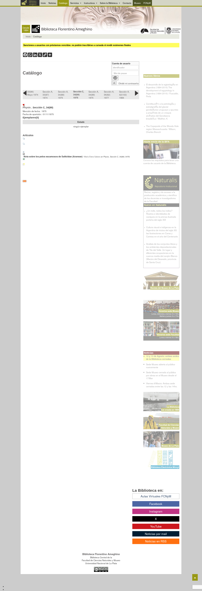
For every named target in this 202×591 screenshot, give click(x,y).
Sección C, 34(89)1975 (78, 94)
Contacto (127, 2)
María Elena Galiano (92, 156)
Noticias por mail (156, 534)
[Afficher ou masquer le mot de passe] (115, 78)
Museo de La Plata (170, 445)
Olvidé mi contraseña (128, 83)
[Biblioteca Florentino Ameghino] (30, 3)
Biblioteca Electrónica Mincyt (165, 467)
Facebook (155, 504)
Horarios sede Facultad (168, 334)
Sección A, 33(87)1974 (48, 94)
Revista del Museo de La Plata (164, 287)
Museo (137, 2)
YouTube (156, 526)
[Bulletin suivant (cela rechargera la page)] (137, 93)
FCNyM (147, 2)
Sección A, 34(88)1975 (63, 94)
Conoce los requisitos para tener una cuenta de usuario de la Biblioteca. (161, 162)
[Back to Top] (195, 577)
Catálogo (63, 2)
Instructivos (89, 2)
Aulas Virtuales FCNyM (156, 496)
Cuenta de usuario (121, 63)
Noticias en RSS (156, 541)
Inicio (43, 2)
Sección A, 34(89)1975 (93, 94)
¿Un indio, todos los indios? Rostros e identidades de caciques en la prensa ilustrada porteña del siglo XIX (161, 215)
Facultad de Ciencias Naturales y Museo (169, 426)
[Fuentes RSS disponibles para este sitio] (81, 181)
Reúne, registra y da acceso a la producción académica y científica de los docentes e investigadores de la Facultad (160, 197)
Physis (27, 107)
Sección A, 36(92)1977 (109, 94)
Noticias (52, 2)
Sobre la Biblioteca (109, 2)
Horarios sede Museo (169, 311)
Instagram (155, 511)
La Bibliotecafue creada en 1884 (170, 408)
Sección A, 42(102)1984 (124, 94)
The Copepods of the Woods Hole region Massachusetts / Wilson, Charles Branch (162, 128)
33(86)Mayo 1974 (32, 93)
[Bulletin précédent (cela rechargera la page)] (25, 93)
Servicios (74, 2)
